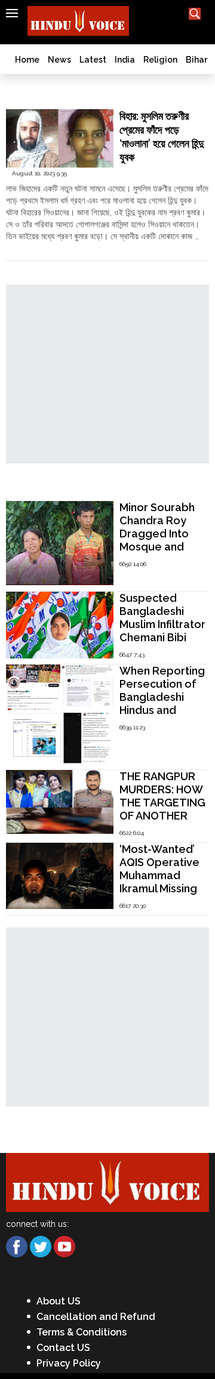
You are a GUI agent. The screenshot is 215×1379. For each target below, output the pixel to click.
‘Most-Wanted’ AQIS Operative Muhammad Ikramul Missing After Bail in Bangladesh (159, 882)
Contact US (63, 1347)
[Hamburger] (12, 13)
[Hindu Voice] (107, 1181)
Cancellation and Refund (95, 1316)
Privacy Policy (68, 1363)
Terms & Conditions (81, 1332)
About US (58, 1301)
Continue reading (39, 248)
